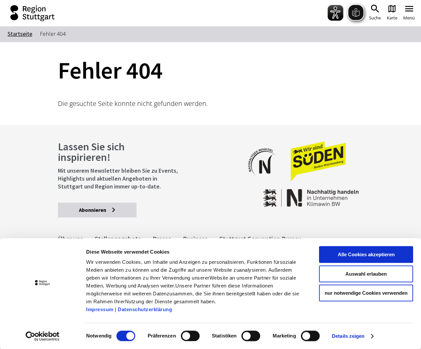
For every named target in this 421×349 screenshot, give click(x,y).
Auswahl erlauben (366, 274)
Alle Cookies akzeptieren (366, 254)
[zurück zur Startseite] (26, 13)
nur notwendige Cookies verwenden (366, 293)
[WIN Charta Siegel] (329, 195)
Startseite (20, 33)
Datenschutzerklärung (145, 309)
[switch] (190, 336)
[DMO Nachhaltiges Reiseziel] (265, 180)
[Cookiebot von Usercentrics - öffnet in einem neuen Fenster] (42, 336)
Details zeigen (348, 336)
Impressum (99, 309)
